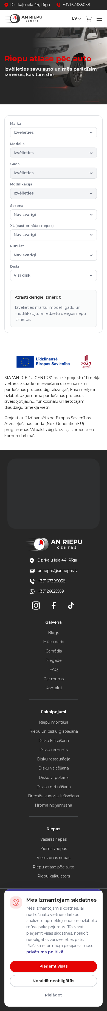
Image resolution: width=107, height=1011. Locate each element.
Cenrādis (54, 651)
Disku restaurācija (53, 759)
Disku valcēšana (53, 768)
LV (74, 18)
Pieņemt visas (54, 966)
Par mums (53, 678)
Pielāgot (53, 995)
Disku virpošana (54, 777)
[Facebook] (53, 605)
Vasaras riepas (53, 839)
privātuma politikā (44, 951)
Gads (22, 168)
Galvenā (53, 622)
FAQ (53, 669)
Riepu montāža (53, 722)
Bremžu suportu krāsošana (53, 795)
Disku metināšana (53, 786)
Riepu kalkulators (53, 876)
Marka (22, 128)
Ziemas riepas (53, 848)
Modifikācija (22, 189)
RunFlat (23, 250)
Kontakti (54, 687)
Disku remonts (54, 749)
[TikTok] (71, 605)
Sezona (23, 210)
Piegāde (54, 660)
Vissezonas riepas (53, 857)
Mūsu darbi (53, 641)
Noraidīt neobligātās (53, 980)
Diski (21, 271)
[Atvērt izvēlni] (99, 18)
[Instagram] (36, 605)
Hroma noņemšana (53, 805)
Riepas (53, 828)
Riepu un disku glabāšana (53, 731)
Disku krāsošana (53, 740)
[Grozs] (88, 19)
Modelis (22, 148)
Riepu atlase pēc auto (53, 867)
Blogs (53, 632)
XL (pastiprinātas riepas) (32, 230)
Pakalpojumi (53, 711)
